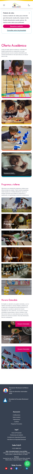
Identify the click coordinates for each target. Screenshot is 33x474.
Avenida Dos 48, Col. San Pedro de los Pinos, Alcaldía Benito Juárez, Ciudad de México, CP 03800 (16, 459)
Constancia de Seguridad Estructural (16, 437)
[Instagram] (12, 468)
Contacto (16, 421)
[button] (16, 205)
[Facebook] (18, 468)
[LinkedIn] (27, 468)
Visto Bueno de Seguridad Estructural (16, 439)
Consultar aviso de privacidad (16, 30)
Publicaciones (16, 419)
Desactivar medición (16, 26)
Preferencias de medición (16, 435)
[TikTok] (23, 468)
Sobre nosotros (16, 417)
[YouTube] (7, 468)
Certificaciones (16, 415)
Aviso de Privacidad (16, 432)
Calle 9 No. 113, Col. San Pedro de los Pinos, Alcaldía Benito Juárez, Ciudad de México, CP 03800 (16, 453)
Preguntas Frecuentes (16, 424)
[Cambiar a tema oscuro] (29, 5)
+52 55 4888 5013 (16, 448)
